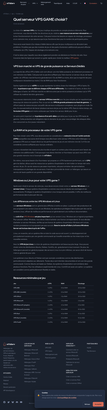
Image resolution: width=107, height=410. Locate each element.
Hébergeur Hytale (30, 381)
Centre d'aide (7, 377)
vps (12, 14)
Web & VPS (49, 344)
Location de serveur (29, 345)
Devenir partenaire (9, 387)
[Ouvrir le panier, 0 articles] (101, 3)
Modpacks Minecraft (72, 359)
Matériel (6, 380)
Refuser (87, 404)
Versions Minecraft (72, 356)
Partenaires (92, 344)
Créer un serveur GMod (73, 383)
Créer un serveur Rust (73, 380)
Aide (68, 3)
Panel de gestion (50, 358)
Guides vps (19, 14)
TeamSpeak (58, 3)
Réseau (5, 384)
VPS (33, 3)
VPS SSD (48, 348)
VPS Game (48, 351)
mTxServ (6, 14)
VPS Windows (29, 217)
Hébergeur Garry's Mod (31, 359)
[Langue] (85, 3)
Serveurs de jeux (23, 3)
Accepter (98, 404)
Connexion (93, 3)
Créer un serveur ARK (73, 376)
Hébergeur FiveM (30, 362)
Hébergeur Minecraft (31, 350)
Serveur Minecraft (70, 345)
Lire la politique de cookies (66, 398)
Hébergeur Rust (29, 366)
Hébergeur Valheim (30, 369)
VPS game (74, 58)
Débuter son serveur (71, 371)
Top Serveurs (91, 351)
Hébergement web (46, 3)
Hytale (89, 348)
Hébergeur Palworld (30, 378)
